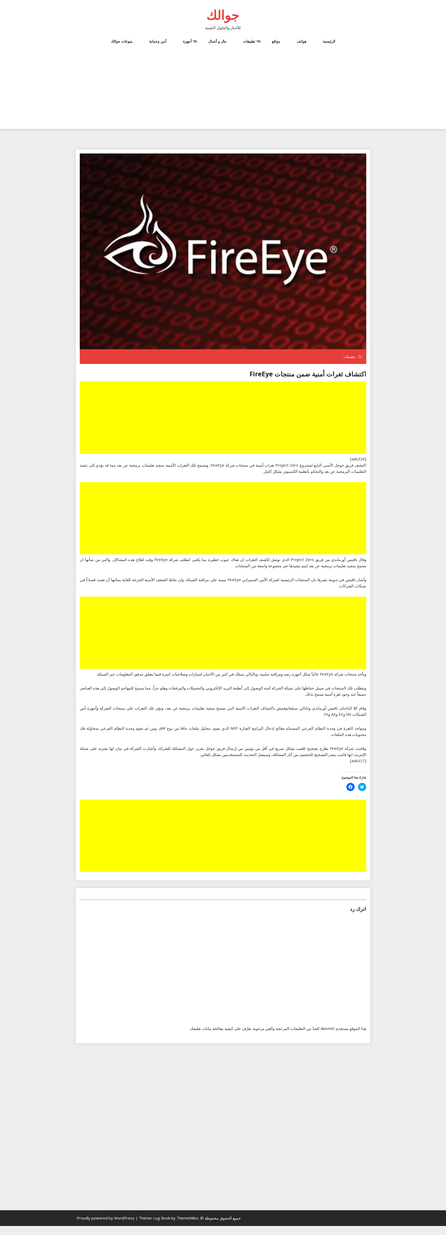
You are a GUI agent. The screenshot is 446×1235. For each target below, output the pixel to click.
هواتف (301, 41)
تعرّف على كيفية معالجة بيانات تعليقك (220, 1028)
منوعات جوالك (122, 41)
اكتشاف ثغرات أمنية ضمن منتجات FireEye (308, 373)
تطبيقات (249, 41)
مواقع (276, 41)
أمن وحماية (157, 41)
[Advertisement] (223, 93)
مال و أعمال (217, 41)
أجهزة (187, 41)
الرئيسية (329, 41)
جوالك (223, 14)
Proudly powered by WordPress (106, 1218)
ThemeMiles (187, 1218)
